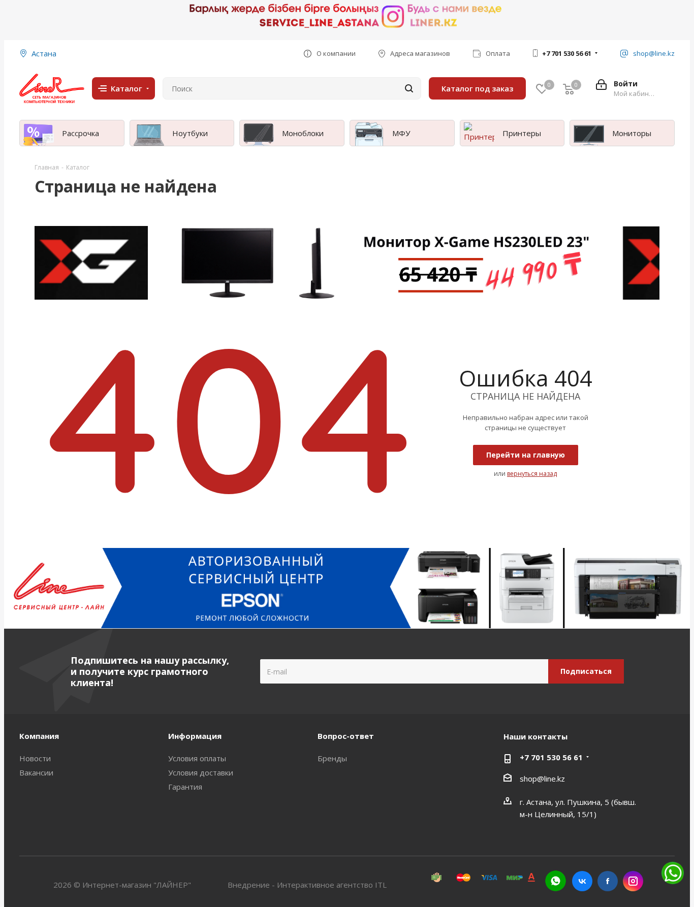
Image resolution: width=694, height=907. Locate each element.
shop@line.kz (542, 778)
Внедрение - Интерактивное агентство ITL (307, 885)
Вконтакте (582, 881)
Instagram (633, 881)
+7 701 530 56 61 (566, 53)
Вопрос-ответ (346, 736)
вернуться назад (532, 473)
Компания (39, 736)
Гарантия (185, 787)
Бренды (332, 758)
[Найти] (409, 88)
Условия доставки (200, 772)
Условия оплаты (197, 758)
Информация (195, 736)
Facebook (607, 881)
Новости (35, 758)
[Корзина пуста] (568, 88)
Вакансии (36, 772)
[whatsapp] (555, 880)
